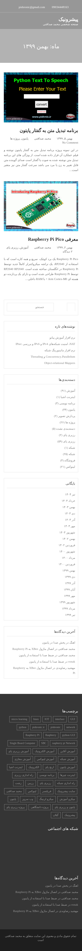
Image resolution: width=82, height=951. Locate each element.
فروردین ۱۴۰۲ (67, 545)
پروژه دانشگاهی (40, 807)
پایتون (24, 138)
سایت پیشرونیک (66, 791)
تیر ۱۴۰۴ (70, 494)
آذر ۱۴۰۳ (70, 519)
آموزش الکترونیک (44, 751)
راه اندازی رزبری (23, 775)
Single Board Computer (22, 743)
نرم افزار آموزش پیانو (62, 337)
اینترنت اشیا (68, 397)
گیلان (56, 815)
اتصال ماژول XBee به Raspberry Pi (33, 648)
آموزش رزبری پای (18, 751)
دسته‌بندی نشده (65, 428)
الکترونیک (33, 767)
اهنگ (72, 642)
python (22, 727)
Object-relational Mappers (59, 363)
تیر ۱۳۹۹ (70, 614)
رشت (18, 783)
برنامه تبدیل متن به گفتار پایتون (49, 130)
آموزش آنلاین (67, 751)
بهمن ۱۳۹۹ (68, 570)
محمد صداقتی (42, 138)
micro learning (19, 719)
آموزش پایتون (67, 767)
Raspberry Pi (32, 735)
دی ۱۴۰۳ (70, 513)
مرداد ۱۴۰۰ (68, 557)
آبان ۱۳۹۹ (69, 589)
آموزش (24, 247)
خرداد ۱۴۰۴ (68, 500)
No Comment (70, 142)
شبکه (72, 447)
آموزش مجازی (22, 759)
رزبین (30, 783)
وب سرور (27, 799)
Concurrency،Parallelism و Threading (53, 356)
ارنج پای (49, 767)
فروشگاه (69, 460)
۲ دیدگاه (67, 251)
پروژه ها (15, 138)
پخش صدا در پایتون (53, 642)
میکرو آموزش (67, 799)
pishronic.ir (38, 727)
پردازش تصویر (66, 416)
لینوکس (70, 466)
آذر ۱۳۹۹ (70, 583)
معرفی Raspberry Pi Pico (53, 239)
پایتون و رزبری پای (65, 807)
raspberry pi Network (63, 743)
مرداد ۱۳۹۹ (68, 608)
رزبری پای (12, 247)
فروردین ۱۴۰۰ (67, 564)
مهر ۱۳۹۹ (69, 595)
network (70, 727)
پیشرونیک (68, 19)
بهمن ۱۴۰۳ (68, 507)
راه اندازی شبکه (66, 783)
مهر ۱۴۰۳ (69, 526)
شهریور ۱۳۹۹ (67, 602)
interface (59, 719)
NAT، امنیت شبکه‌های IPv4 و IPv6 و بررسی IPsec (45, 344)
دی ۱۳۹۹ (70, 576)
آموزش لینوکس (45, 759)
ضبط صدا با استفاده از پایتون (36, 655)
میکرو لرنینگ (46, 799)
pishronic (55, 727)
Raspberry (50, 735)
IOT (47, 719)
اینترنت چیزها (67, 775)
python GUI (68, 735)
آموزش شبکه (67, 759)
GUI (72, 719)
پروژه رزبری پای (15, 807)
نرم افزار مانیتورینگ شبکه (59, 350)
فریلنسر (46, 791)
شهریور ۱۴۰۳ (67, 532)
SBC (43, 743)
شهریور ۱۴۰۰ (67, 551)
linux (36, 719)
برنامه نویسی (67, 403)
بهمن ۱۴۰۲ (68, 538)
